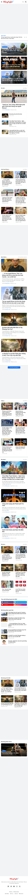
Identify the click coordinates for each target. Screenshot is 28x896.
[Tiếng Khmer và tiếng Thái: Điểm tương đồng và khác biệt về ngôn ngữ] (4, 619)
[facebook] (8, 886)
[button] (1, 2)
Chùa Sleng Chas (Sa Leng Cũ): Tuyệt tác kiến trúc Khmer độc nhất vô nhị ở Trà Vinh (17, 613)
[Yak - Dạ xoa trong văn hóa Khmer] (7, 584)
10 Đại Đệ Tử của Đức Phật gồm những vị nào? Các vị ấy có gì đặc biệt (14, 354)
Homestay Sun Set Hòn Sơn (15, 114)
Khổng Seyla (16, 891)
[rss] (20, 886)
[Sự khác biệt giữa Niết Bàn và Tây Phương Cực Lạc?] (14, 319)
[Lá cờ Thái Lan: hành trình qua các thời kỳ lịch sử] (21, 584)
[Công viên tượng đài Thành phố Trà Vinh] (21, 442)
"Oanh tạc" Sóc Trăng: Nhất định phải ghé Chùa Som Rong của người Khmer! (13, 106)
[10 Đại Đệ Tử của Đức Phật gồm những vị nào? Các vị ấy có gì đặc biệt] (14, 345)
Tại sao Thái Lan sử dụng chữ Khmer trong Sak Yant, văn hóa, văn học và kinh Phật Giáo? (7, 218)
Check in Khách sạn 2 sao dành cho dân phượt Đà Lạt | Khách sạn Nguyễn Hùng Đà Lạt (7, 449)
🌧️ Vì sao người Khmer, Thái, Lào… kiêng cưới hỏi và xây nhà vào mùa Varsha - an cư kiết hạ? (7, 182)
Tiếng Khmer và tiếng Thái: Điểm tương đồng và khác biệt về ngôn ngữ (16, 618)
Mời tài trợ (21, 893)
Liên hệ (16, 893)
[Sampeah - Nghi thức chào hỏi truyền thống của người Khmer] (4, 642)
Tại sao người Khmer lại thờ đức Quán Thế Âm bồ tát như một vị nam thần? (11, 38)
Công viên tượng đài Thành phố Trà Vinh (20, 447)
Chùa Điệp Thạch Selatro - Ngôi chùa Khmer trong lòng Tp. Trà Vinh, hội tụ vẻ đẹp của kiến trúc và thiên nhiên (17, 122)
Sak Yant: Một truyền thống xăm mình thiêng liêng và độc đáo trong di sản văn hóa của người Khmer (21, 218)
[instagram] (17, 886)
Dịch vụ (11, 893)
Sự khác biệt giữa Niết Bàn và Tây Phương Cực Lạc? (12, 328)
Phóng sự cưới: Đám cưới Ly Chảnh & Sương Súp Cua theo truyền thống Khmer (7, 413)
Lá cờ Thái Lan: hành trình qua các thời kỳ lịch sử (20, 590)
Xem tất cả (25, 88)
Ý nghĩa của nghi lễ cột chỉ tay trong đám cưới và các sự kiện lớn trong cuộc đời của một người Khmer (21, 200)
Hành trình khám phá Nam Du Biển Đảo (13, 530)
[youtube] (14, 886)
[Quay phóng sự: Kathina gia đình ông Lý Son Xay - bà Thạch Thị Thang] (21, 406)
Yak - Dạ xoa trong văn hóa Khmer (6, 590)
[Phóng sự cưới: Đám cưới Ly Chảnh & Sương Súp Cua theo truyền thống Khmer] (7, 406)
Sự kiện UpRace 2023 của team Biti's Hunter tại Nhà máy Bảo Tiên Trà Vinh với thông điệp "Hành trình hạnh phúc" (7, 431)
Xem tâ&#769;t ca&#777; (22, 257)
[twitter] (11, 886)
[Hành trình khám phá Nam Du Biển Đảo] (14, 521)
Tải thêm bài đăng (14, 367)
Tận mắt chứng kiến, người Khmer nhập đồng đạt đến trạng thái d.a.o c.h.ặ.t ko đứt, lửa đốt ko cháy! (20, 430)
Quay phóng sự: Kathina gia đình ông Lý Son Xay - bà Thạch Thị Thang (20, 413)
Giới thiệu (7, 893)
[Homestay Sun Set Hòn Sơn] (5, 115)
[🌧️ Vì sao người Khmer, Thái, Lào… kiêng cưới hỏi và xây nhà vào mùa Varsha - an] (7, 174)
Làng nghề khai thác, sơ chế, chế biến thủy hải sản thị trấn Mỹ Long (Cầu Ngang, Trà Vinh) (17, 132)
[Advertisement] (14, 19)
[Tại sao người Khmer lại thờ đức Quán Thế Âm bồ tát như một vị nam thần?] (21, 174)
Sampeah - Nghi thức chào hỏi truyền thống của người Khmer (17, 641)
